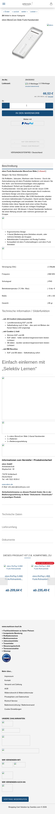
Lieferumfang (9, 527)
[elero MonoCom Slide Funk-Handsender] (27, 43)
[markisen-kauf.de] (27, 4)
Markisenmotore (10, 638)
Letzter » (33, 12)
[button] (6, 105)
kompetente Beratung (12, 633)
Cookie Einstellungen (12, 709)
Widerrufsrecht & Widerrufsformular (18, 693)
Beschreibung (9, 166)
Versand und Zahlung (13, 684)
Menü (4, 4)
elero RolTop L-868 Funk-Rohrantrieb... (41, 577)
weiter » (24, 12)
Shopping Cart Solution (17, 807)
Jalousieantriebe (10, 641)
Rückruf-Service (10, 701)
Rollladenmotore (10, 636)
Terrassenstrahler (11, 648)
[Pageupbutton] (48, 810)
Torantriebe (8, 643)
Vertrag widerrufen (15, 799)
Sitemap (6, 651)
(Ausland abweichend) (32, 86)
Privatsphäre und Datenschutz (16, 697)
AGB (6, 689)
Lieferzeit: (6, 83)
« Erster (6, 12)
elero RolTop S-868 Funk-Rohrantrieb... (14, 577)
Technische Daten (12, 514)
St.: (3, 101)
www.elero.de (7, 484)
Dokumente (8, 539)
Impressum (9, 676)
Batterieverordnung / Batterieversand (19, 705)
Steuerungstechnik (11, 646)
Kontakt (7, 680)
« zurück (15, 12)
